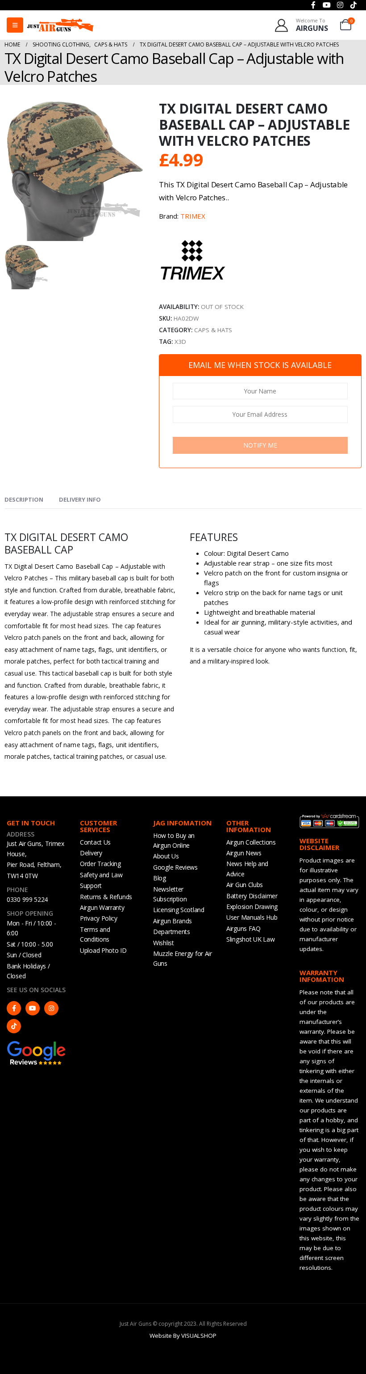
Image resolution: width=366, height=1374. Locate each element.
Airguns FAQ (243, 928)
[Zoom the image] (37, 1044)
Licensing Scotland (178, 909)
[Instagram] (51, 1008)
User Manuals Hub (251, 917)
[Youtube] (32, 1008)
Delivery (91, 853)
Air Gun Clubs (244, 884)
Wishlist (163, 943)
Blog (159, 878)
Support (91, 885)
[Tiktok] (14, 1026)
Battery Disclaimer (252, 896)
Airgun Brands (172, 921)
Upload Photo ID (103, 950)
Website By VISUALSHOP (183, 1336)
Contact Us (95, 842)
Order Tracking (100, 863)
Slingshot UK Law (250, 939)
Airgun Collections (251, 842)
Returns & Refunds (106, 896)
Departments (171, 931)
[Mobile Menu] (15, 25)
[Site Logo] (60, 25)
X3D (180, 342)
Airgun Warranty (102, 907)
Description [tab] (23, 499)
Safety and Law (101, 875)
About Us (166, 856)
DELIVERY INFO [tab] (80, 499)
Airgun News (244, 853)
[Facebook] (14, 1008)
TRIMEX (192, 215)
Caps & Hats (213, 330)
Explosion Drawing (252, 906)
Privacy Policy (98, 918)
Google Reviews (175, 867)
